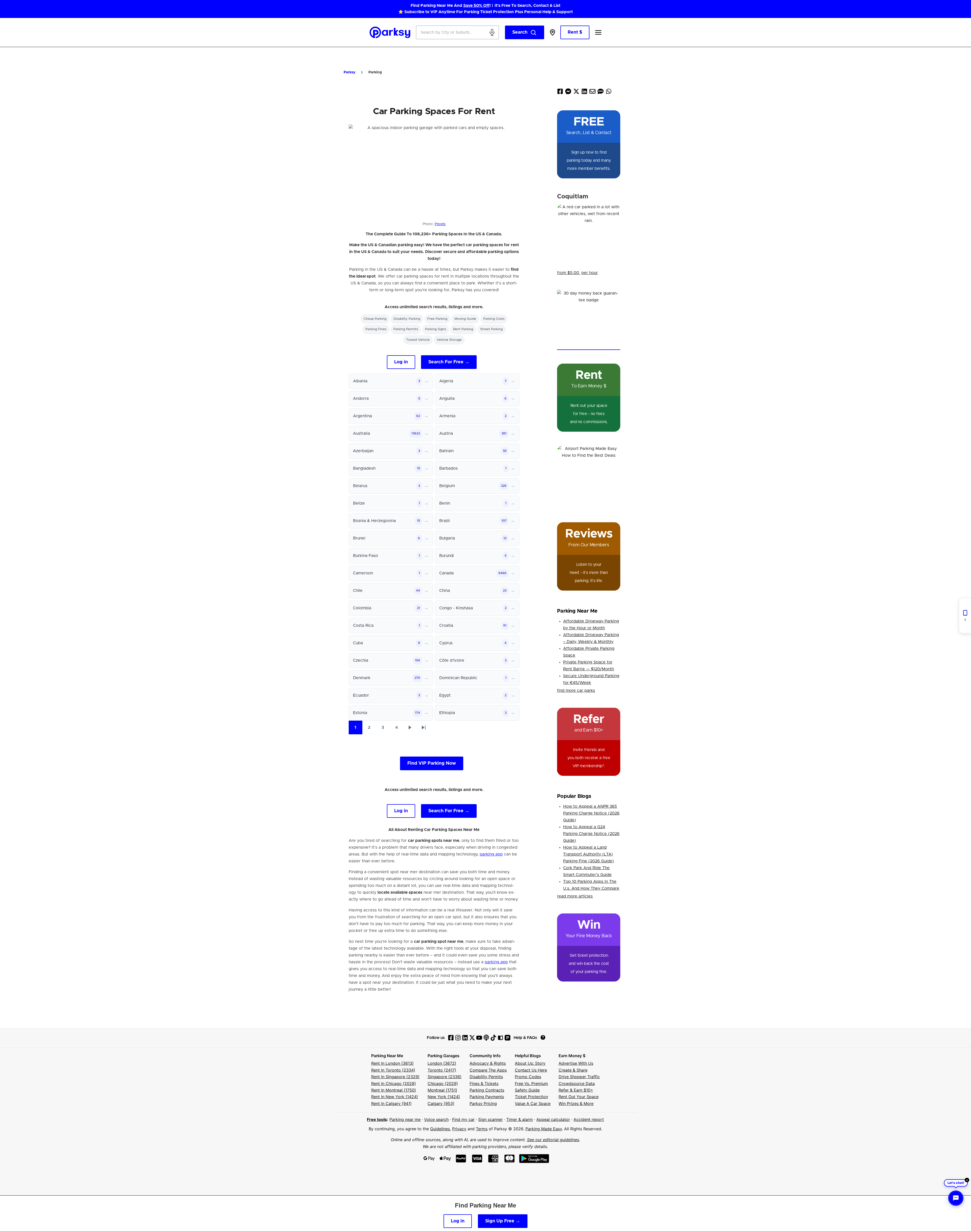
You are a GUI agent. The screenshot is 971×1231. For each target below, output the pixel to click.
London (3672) (442, 1063)
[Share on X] (576, 92)
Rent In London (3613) (392, 1063)
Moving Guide (465, 319)
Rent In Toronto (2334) (393, 1070)
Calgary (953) (441, 1103)
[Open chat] (955, 1198)
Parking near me (405, 1119)
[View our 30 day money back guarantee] (588, 320)
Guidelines (440, 1128)
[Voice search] (492, 32)
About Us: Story (530, 1063)
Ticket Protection (531, 1096)
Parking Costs (493, 319)
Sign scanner (490, 1119)
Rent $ (575, 32)
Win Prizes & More (576, 1103)
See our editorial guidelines (553, 1139)
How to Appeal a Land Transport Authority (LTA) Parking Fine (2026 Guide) (588, 854)
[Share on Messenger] (568, 92)
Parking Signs (435, 329)
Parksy (349, 72)
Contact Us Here (531, 1070)
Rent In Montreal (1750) (393, 1090)
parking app (491, 854)
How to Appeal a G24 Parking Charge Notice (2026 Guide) (591, 834)
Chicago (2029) (443, 1083)
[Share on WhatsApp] (609, 92)
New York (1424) (444, 1096)
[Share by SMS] (601, 92)
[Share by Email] (592, 92)
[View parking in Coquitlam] (588, 235)
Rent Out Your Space (579, 1096)
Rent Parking (463, 329)
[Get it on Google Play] (534, 1158)
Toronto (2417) (442, 1070)
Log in (401, 362)
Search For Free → (448, 362)
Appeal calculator (553, 1119)
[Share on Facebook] (560, 92)
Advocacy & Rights (488, 1063)
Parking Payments (487, 1096)
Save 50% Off (476, 6)
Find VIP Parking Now (431, 763)
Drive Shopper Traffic (579, 1076)
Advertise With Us (576, 1063)
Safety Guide (527, 1090)
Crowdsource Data (577, 1083)
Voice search (436, 1119)
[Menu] (598, 32)
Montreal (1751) (442, 1090)
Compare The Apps (488, 1070)
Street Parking (491, 329)
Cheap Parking (375, 319)
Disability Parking (406, 319)
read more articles (575, 896)
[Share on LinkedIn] (584, 92)
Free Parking (437, 319)
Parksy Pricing (483, 1103)
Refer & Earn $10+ (576, 1090)
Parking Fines (375, 329)
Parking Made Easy (543, 1128)
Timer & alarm (519, 1119)
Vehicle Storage (449, 340)
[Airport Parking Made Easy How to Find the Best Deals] (588, 477)
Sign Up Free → (502, 1221)
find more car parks (576, 690)
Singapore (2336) (444, 1076)
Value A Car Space (532, 1103)
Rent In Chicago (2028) (393, 1083)
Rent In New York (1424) (394, 1096)
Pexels (440, 224)
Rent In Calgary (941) (391, 1103)
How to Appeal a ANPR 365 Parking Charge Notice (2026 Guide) (591, 813)
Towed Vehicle (418, 340)
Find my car (463, 1119)
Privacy (459, 1128)
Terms (482, 1128)
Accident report (588, 1119)
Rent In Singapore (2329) (395, 1076)
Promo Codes (528, 1076)
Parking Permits (405, 329)
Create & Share (573, 1070)
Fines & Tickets (484, 1083)
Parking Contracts (487, 1090)
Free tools (377, 1119)
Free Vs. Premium (531, 1083)
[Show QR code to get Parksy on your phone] (965, 615)
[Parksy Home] (390, 32)
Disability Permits (486, 1076)
